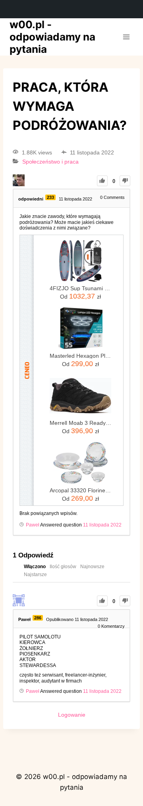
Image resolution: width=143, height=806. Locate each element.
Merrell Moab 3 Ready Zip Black (80, 423)
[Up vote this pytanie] (102, 180)
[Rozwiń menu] (126, 37)
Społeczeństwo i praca (50, 161)
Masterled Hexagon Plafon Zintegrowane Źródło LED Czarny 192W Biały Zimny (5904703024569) (80, 356)
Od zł (80, 296)
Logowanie (71, 715)
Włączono (35, 566)
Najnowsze (92, 566)
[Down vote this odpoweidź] (125, 601)
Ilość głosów (63, 566)
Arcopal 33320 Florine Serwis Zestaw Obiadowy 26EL (80, 490)
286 (37, 617)
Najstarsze (35, 574)
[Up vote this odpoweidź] (102, 601)
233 (50, 197)
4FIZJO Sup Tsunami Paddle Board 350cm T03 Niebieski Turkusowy (80, 288)
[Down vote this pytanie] (125, 180)
